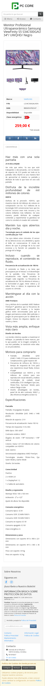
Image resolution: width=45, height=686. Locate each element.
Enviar (33, 626)
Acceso (22, 18)
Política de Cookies (31, 635)
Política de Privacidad (20, 615)
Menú (9, 18)
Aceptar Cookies (28, 668)
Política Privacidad (11, 635)
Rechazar (17, 668)
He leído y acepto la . (21, 620)
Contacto (36, 18)
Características (11, 147)
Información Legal (31, 633)
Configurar (7, 668)
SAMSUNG (28, 99)
